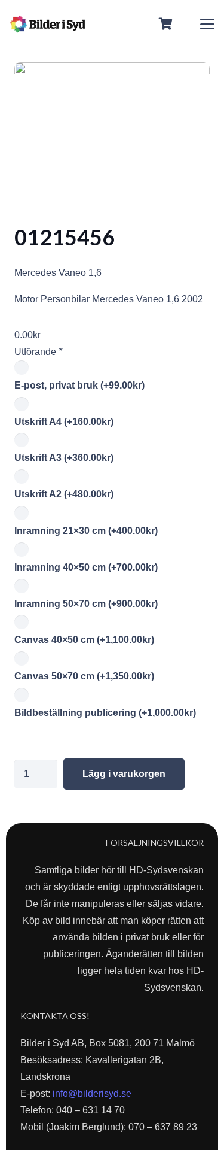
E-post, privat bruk (79, 385)
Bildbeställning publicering (105, 713)
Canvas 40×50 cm (84, 640)
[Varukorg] (166, 24)
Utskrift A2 (63, 494)
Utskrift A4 (63, 422)
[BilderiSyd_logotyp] (47, 24)
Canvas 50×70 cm (84, 676)
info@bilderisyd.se (92, 1093)
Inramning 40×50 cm (86, 567)
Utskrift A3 (63, 458)
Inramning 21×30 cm (86, 531)
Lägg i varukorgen (123, 774)
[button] (207, 24)
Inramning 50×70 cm (86, 604)
